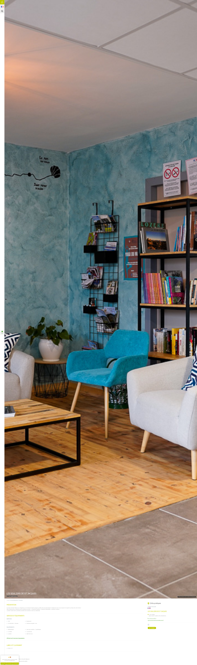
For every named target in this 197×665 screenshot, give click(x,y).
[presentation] (6, 299)
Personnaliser (10, 663)
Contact (153, 628)
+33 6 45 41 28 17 (152, 618)
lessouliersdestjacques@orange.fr (156, 620)
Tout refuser (3, 663)
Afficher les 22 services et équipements (15, 638)
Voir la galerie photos (13, 596)
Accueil (8, 600)
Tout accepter (16, 663)
